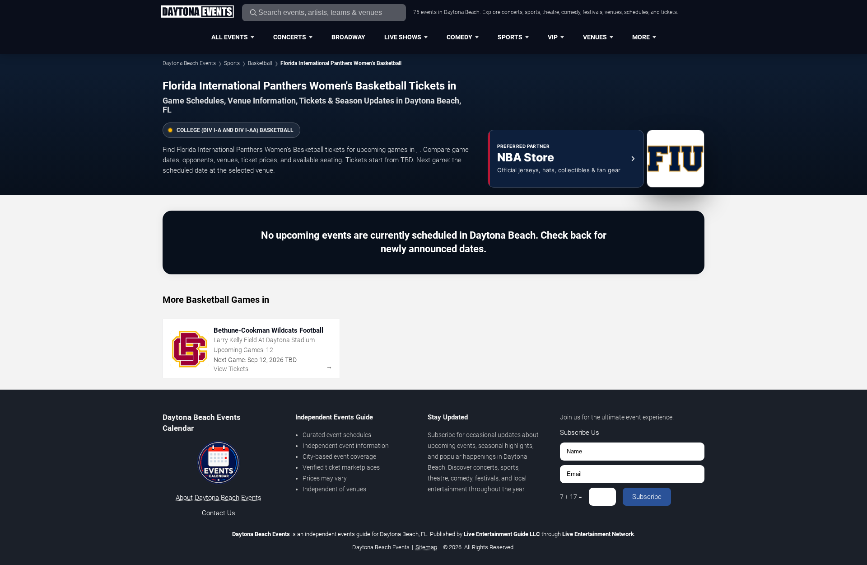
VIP (553, 37)
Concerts (289, 37)
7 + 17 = (571, 496)
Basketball (260, 63)
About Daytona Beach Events (218, 498)
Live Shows (402, 37)
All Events (229, 37)
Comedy (459, 37)
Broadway (348, 37)
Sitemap (426, 547)
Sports (510, 37)
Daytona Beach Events (189, 63)
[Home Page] (197, 12)
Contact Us (218, 513)
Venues (595, 37)
